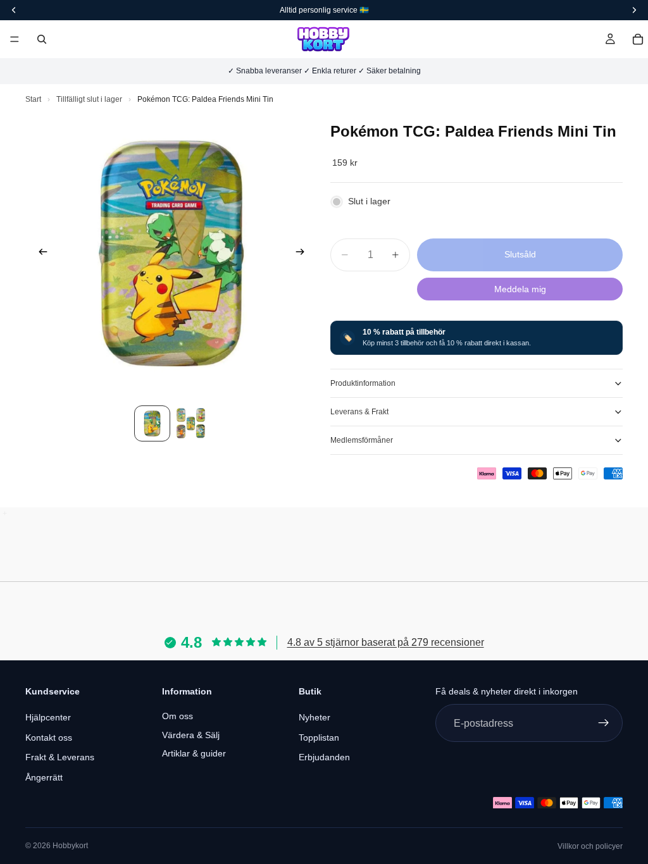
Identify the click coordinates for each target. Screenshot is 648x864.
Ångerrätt (44, 777)
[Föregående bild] (39, 254)
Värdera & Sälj (191, 734)
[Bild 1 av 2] (152, 423)
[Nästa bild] (304, 254)
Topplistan (319, 737)
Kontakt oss (48, 737)
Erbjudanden (324, 757)
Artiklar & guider (194, 753)
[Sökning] (42, 39)
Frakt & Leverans (59, 757)
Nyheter (314, 717)
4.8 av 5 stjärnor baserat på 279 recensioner (385, 642)
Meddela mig (520, 289)
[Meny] (14, 39)
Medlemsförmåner (361, 440)
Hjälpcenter (48, 717)
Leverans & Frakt (359, 411)
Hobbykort (70, 845)
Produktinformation (363, 383)
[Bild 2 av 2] (191, 423)
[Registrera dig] (603, 723)
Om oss (177, 716)
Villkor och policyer (590, 846)
